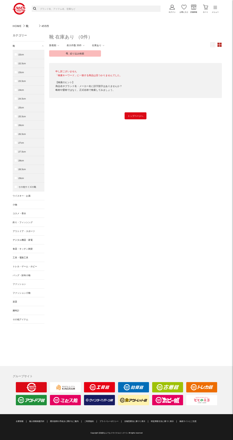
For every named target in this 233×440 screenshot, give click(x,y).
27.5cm (22, 151)
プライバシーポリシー (109, 421)
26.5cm (22, 134)
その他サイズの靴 (27, 186)
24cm (21, 89)
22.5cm (22, 63)
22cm (21, 54)
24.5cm (22, 98)
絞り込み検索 (77, 53)
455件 (45, 26)
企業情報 (19, 421)
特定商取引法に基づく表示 (162, 421)
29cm (21, 178)
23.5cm (22, 81)
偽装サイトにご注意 (188, 421)
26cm (21, 125)
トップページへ (135, 115)
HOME (17, 26)
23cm (21, 72)
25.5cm (22, 116)
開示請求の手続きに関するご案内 (64, 421)
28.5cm (22, 169)
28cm (21, 160)
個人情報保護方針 (36, 421)
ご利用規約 (89, 421)
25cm (21, 107)
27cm (21, 142)
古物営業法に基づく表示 (134, 421)
